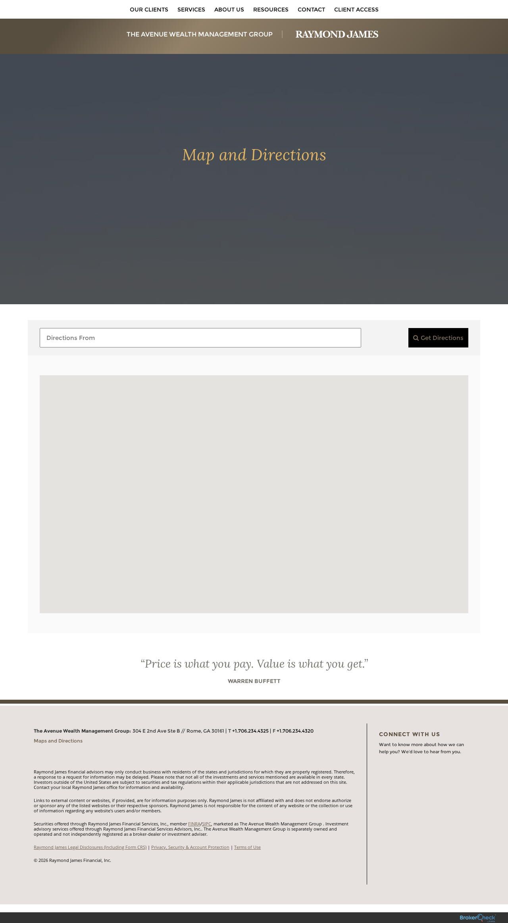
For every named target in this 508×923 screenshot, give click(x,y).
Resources (271, 9)
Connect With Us (409, 734)
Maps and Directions (58, 741)
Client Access (356, 9)
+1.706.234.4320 (295, 731)
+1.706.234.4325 (250, 731)
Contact (311, 9)
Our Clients (149, 9)
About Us (229, 9)
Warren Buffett (254, 681)
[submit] (438, 337)
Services (191, 9)
